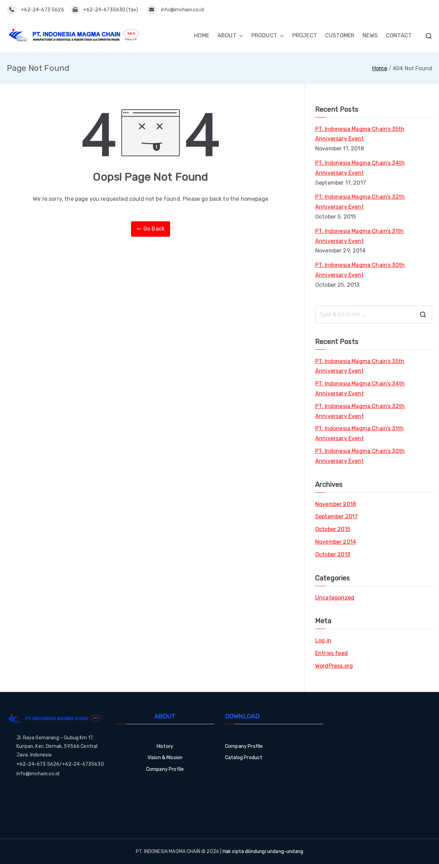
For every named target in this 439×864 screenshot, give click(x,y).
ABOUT (226, 35)
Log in (323, 640)
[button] (239, 36)
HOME (201, 35)
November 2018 (335, 504)
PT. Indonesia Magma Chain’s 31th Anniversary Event (359, 236)
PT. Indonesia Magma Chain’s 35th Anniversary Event (359, 134)
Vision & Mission (165, 758)
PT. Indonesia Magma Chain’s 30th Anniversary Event (360, 270)
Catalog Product (243, 758)
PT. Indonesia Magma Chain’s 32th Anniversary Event (360, 202)
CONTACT (399, 35)
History (165, 746)
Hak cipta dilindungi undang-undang (263, 851)
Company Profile (165, 769)
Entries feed (331, 653)
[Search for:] (374, 314)
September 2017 (336, 516)
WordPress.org (334, 666)
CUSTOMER (339, 35)
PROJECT (304, 35)
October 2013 (332, 554)
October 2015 (332, 529)
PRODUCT (264, 35)
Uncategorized (334, 597)
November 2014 (335, 542)
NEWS (370, 35)
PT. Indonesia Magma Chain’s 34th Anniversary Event (360, 168)
